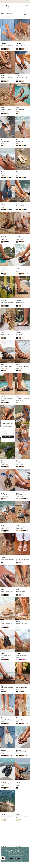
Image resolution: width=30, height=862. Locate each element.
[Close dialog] (27, 421)
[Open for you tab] (3, 858)
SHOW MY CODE (7, 436)
